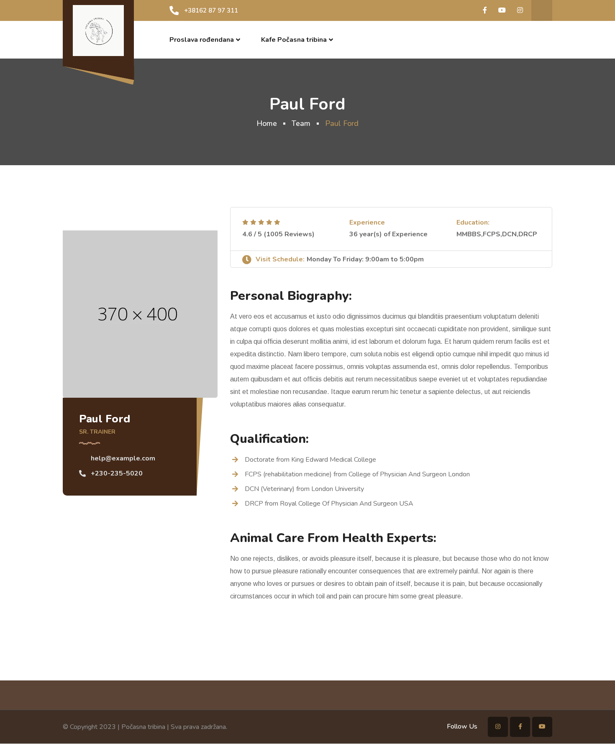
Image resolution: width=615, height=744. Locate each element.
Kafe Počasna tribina (294, 39)
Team (301, 123)
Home (266, 123)
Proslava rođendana (201, 39)
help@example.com (123, 458)
